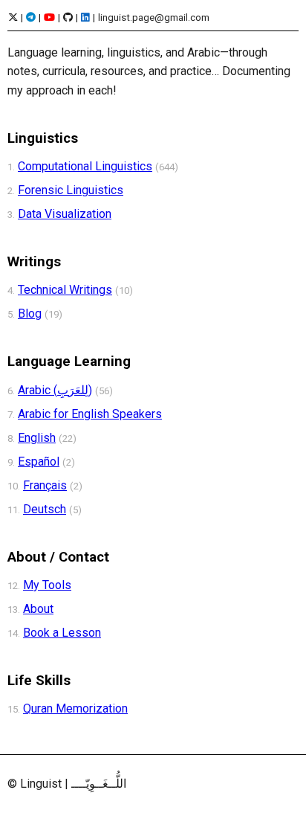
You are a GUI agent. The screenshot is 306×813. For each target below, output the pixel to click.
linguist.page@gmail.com (153, 17)
